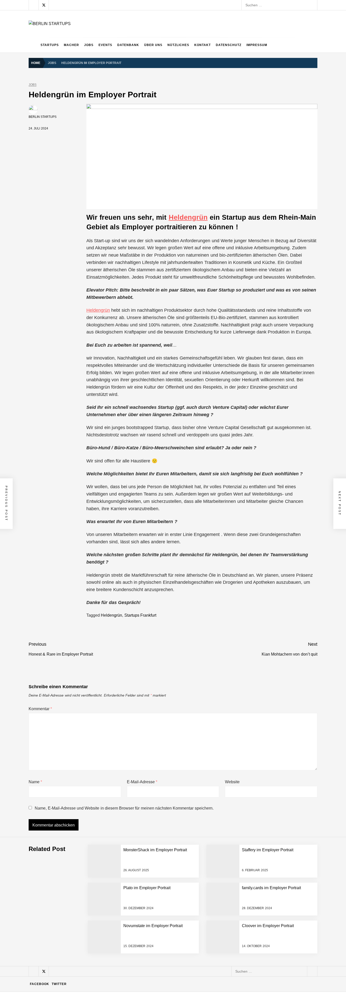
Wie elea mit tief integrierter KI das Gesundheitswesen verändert (108, 832)
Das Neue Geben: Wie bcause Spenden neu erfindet (98, 873)
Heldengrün (188, 217)
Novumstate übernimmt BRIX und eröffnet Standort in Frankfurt (107, 974)
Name (35, 782)
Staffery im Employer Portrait (79, 994)
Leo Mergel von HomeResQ (79, 933)
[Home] (33, 45)
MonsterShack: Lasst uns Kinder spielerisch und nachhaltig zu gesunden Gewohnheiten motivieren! (136, 913)
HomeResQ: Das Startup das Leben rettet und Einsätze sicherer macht (113, 954)
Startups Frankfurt (140, 615)
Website (232, 782)
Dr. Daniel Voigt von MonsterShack (84, 893)
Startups (50, 45)
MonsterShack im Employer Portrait (84, 853)
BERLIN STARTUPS (42, 117)
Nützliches (178, 45)
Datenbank (128, 45)
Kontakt (202, 45)
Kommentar (40, 709)
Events (105, 45)
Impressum (256, 45)
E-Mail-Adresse (142, 782)
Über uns (153, 45)
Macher (71, 45)
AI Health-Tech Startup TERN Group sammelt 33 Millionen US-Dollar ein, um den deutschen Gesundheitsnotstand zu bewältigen (159, 812)
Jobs (88, 45)
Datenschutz (228, 45)
